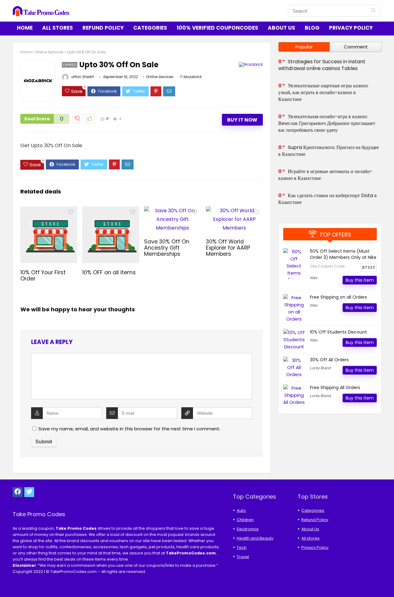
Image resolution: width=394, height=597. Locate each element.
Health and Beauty (255, 538)
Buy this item (360, 280)
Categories (150, 27)
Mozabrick (192, 76)
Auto (241, 510)
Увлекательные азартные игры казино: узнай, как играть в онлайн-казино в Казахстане (323, 92)
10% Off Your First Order (43, 275)
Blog (312, 27)
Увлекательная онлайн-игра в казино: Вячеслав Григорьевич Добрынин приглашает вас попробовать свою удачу (326, 123)
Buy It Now (242, 119)
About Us (281, 27)
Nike (314, 278)
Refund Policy (103, 27)
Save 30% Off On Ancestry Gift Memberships (166, 248)
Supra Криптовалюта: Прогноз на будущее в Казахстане (328, 151)
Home (25, 27)
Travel (243, 557)
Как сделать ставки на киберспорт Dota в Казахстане (327, 199)
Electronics (248, 529)
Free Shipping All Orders (335, 387)
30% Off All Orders (329, 360)
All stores (57, 27)
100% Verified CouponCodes (217, 27)
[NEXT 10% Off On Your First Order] (388, 581)
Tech (242, 547)
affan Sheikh (82, 76)
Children (245, 520)
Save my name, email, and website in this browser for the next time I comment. (129, 428)
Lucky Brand (320, 368)
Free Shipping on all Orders (338, 297)
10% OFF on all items (109, 272)
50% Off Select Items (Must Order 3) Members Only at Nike (343, 254)
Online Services (49, 52)
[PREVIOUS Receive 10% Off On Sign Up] (6, 581)
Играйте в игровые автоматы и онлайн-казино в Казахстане (325, 175)
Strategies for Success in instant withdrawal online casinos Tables (321, 65)
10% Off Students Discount (338, 332)
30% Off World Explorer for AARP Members (228, 248)
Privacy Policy (351, 27)
